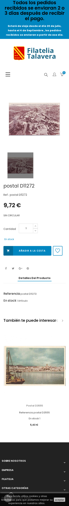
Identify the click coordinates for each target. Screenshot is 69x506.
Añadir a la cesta (26, 250)
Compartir (5, 268)
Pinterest (27, 268)
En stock (9, 300)
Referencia (11, 293)
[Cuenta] (54, 74)
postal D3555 (34, 405)
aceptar (59, 499)
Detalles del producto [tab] (35, 278)
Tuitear (13, 268)
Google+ (20, 268)
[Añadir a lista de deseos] (57, 251)
